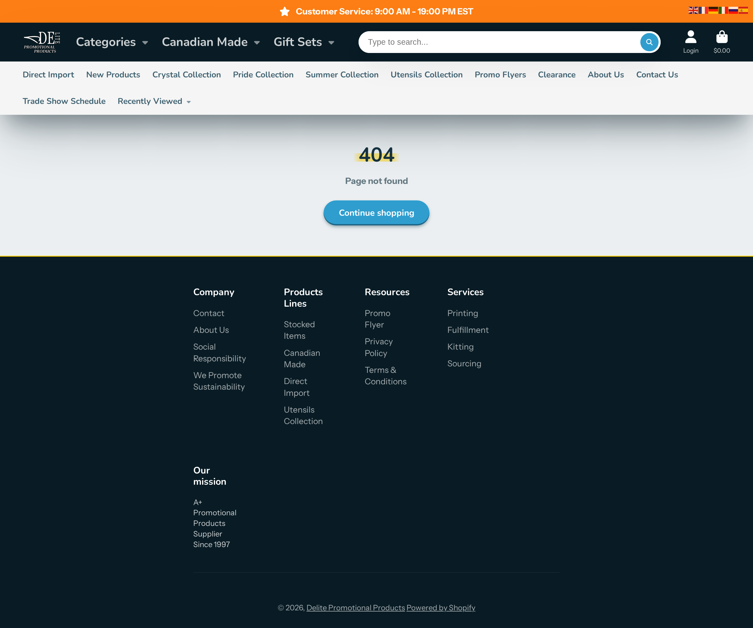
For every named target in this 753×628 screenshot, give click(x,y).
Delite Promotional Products (355, 607)
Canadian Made (205, 42)
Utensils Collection (427, 74)
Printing (462, 313)
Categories (106, 42)
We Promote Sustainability (219, 381)
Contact (208, 313)
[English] (694, 9)
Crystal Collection (186, 74)
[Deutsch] (714, 9)
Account (691, 42)
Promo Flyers (500, 74)
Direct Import (48, 74)
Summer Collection (342, 74)
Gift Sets (298, 42)
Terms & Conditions (386, 375)
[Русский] (734, 9)
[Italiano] (724, 9)
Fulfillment (468, 330)
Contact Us (657, 74)
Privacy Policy (379, 347)
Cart (722, 42)
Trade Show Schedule (64, 101)
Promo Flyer (377, 319)
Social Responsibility (219, 352)
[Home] (42, 42)
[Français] (704, 9)
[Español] (744, 9)
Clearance (557, 74)
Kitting (460, 347)
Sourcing (464, 363)
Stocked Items (299, 330)
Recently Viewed (150, 101)
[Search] (649, 42)
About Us (606, 74)
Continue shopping (376, 213)
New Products (113, 74)
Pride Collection (263, 74)
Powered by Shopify (441, 607)
